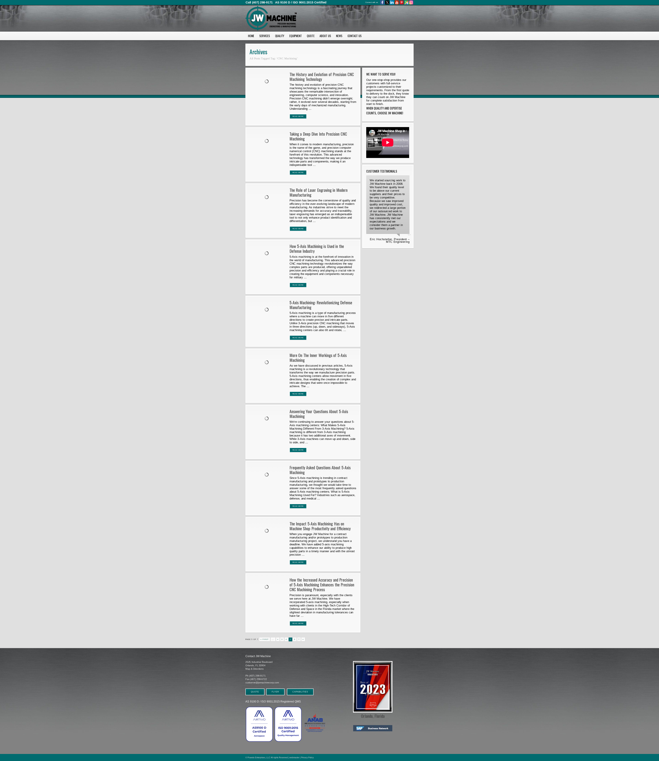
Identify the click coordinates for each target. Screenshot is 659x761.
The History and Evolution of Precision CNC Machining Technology (322, 76)
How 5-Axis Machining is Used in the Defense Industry (317, 248)
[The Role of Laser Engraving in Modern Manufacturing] (267, 198)
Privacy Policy (307, 757)
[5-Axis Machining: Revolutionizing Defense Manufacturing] (267, 310)
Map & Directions (254, 668)
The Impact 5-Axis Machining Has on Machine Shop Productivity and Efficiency (320, 525)
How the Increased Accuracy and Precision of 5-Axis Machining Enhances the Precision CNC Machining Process (322, 584)
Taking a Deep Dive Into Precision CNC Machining (318, 136)
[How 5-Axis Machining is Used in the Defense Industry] (267, 254)
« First (265, 639)
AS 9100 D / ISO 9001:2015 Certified (300, 2)
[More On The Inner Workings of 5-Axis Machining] (267, 363)
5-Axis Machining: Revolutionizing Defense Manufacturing (321, 304)
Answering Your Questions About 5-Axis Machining (319, 413)
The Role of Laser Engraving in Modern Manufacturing (319, 192)
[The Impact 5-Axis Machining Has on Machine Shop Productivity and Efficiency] (267, 531)
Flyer (275, 692)
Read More (298, 116)
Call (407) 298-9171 (259, 2)
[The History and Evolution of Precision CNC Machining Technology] (267, 82)
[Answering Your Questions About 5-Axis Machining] (267, 419)
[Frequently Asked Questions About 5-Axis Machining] (267, 475)
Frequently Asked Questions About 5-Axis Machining (320, 469)
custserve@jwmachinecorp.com (262, 682)
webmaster (294, 757)
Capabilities (300, 692)
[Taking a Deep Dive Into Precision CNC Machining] (267, 141)
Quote (255, 692)
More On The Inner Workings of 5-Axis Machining (318, 357)
